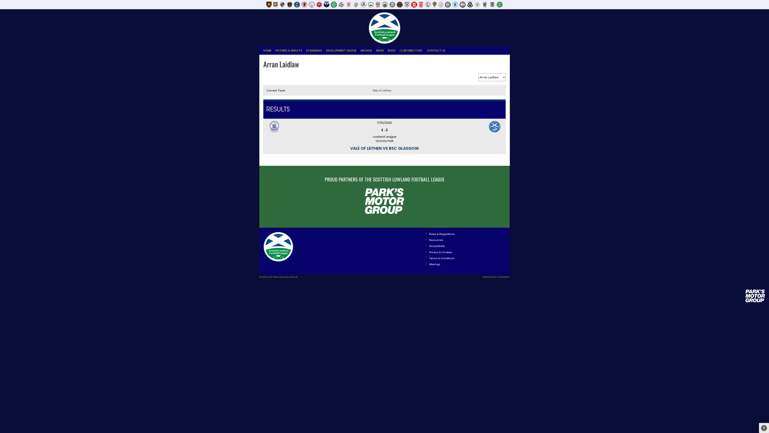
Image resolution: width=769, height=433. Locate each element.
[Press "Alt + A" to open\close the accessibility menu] (764, 428)
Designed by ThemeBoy (496, 277)
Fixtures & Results (288, 51)
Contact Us (436, 51)
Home (267, 51)
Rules (392, 51)
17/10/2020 (384, 123)
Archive (366, 51)
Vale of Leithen (382, 90)
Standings (314, 51)
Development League (341, 51)
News (380, 51)
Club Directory (411, 51)
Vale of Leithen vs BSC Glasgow (384, 148)
